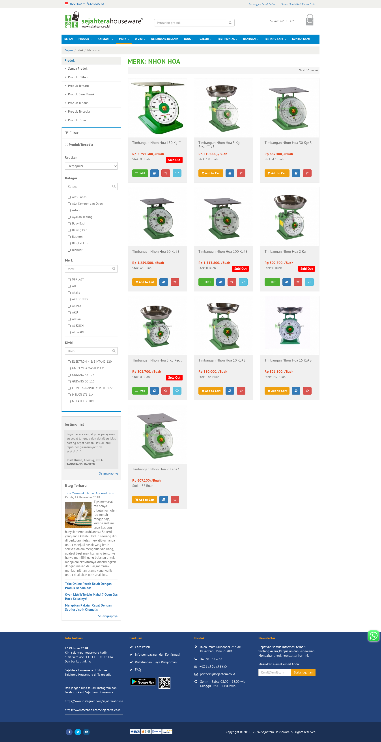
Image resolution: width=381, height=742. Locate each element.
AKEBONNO (80, 299)
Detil (141, 173)
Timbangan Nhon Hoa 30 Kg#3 (288, 143)
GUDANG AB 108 (83, 375)
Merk (123, 39)
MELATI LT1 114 (83, 395)
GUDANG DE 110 (83, 381)
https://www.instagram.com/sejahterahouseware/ (98, 701)
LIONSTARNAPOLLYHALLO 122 (92, 388)
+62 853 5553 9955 (213, 666)
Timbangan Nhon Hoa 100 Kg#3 (223, 252)
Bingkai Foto (80, 243)
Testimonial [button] (226, 39)
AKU (75, 312)
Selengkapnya (108, 473)
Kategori (104, 39)
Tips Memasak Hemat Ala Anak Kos (89, 493)
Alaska (76, 319)
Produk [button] (84, 39)
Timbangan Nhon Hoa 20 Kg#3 (155, 469)
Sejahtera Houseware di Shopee (86, 670)
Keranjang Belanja (164, 39)
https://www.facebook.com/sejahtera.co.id (93, 710)
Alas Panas (79, 197)
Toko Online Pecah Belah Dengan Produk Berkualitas (88, 586)
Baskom (77, 237)
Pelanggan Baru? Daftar (262, 4)
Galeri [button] (204, 39)
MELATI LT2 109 (83, 401)
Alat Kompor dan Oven (87, 204)
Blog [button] (188, 39)
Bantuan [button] (249, 39)
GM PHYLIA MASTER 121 (88, 368)
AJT (74, 286)
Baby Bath (79, 223)
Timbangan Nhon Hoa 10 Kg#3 (222, 360)
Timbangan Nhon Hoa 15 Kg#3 (288, 360)
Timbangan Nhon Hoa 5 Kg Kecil (157, 360)
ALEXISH (78, 326)
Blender (77, 250)
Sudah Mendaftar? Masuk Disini (298, 4)
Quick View (157, 131)
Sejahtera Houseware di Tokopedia (88, 675)
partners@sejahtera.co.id (217, 674)
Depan (68, 39)
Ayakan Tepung (82, 217)
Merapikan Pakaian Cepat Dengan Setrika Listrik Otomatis (88, 607)
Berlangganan (303, 672)
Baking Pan (79, 230)
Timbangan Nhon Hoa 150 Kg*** (156, 143)
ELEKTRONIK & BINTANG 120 (92, 362)
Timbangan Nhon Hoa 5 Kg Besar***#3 (219, 145)
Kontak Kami (301, 39)
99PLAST (78, 279)
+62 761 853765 (210, 659)
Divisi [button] (139, 39)
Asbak (76, 210)
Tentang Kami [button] (274, 39)
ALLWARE (78, 332)
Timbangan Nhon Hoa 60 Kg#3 (155, 252)
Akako (76, 293)
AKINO (76, 306)
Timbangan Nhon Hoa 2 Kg (285, 252)
